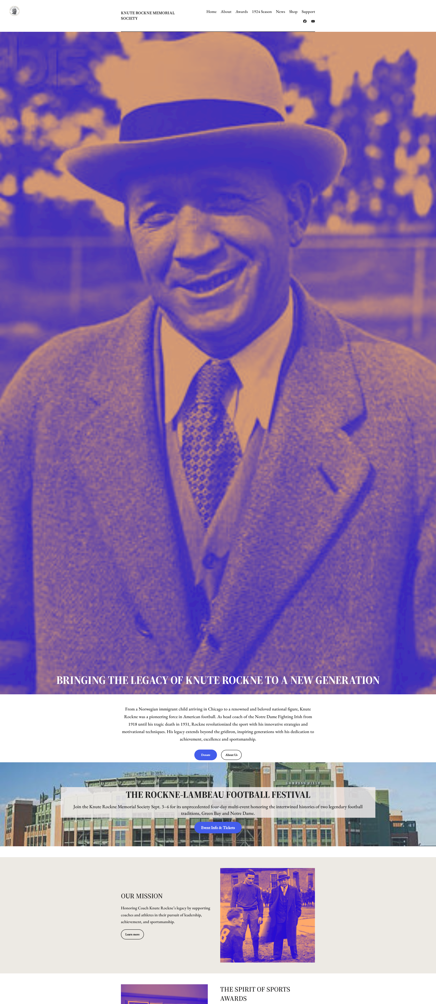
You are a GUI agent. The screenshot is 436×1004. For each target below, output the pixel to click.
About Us (231, 755)
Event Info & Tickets (218, 827)
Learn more (132, 934)
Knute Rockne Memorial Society (148, 15)
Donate (205, 755)
